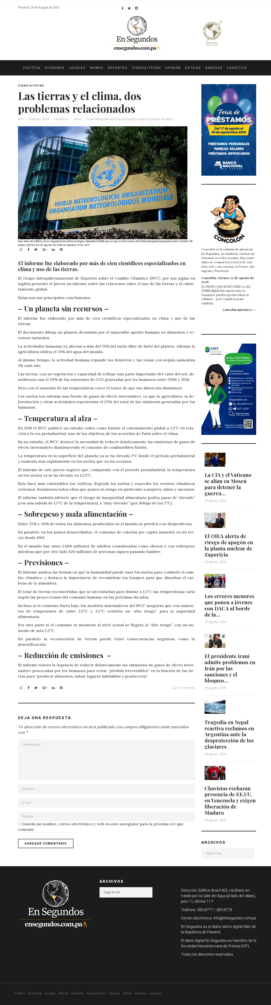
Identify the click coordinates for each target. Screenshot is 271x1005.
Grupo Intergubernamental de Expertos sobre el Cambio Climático (129, 119)
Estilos (193, 68)
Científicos (61, 119)
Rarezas (214, 68)
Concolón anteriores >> (239, 310)
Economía (54, 68)
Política (31, 68)
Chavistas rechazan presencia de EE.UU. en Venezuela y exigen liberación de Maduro (230, 800)
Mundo (96, 68)
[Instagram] (136, 8)
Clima (77, 119)
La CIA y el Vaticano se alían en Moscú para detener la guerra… (228, 483)
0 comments (186, 687)
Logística (237, 68)
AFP (21, 119)
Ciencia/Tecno (146, 68)
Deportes (117, 68)
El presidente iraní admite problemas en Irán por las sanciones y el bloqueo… (230, 668)
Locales (77, 68)
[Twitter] (129, 8)
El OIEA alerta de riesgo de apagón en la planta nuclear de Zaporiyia (229, 545)
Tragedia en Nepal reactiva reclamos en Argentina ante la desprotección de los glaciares (229, 734)
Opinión (173, 68)
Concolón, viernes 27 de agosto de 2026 (227, 280)
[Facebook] (122, 8)
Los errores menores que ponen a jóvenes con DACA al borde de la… (229, 605)
